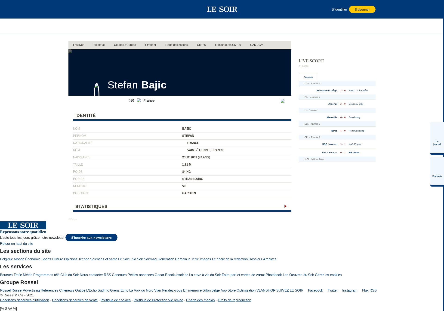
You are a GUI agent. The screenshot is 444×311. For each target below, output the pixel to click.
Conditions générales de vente (75, 300)
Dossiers (255, 259)
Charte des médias (200, 300)
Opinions (70, 259)
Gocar (159, 275)
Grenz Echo (119, 290)
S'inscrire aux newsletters (91, 237)
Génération (165, 259)
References (49, 290)
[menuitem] (437, 137)
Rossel (5, 290)
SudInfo (103, 290)
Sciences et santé (103, 259)
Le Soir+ (124, 259)
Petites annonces (141, 275)
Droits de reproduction (234, 300)
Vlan (157, 290)
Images (205, 259)
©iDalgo (72, 219)
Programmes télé (46, 275)
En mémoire (192, 290)
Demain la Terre (187, 259)
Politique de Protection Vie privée (158, 300)
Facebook (315, 290)
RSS (107, 275)
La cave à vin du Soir (205, 275)
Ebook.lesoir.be (176, 275)
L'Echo (91, 290)
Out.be (80, 290)
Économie (32, 259)
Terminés (308, 77)
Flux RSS (369, 290)
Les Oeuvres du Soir (298, 275)
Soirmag (150, 259)
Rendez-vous (172, 290)
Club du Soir (69, 275)
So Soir (137, 259)
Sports (46, 259)
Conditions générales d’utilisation (24, 300)
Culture (57, 259)
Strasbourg (192, 179)
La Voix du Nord (141, 290)
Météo (27, 275)
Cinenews (66, 290)
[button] (74, 9)
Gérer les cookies (328, 275)
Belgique (6, 259)
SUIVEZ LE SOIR (289, 290)
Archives (270, 259)
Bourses (6, 275)
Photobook (274, 275)
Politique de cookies (116, 300)
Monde (19, 259)
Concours (119, 275)
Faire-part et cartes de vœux (243, 275)
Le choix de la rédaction (230, 259)
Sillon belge (211, 290)
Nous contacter (91, 275)
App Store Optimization (238, 290)
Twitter (332, 290)
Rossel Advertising (26, 290)
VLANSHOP (265, 290)
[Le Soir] (222, 9)
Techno (83, 259)
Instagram (349, 290)
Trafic (18, 275)
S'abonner (362, 9)
